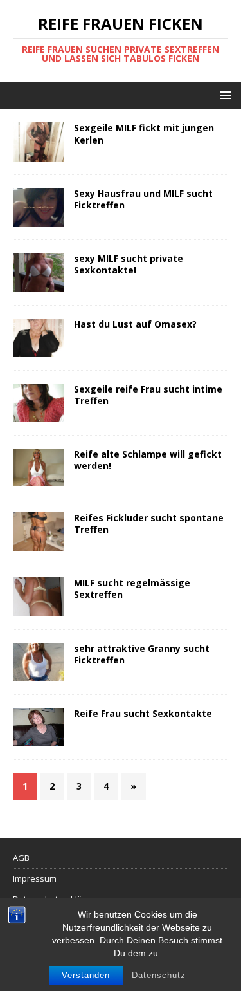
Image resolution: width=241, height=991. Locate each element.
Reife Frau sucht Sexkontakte (143, 713)
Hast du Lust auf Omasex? (135, 324)
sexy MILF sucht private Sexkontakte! (128, 264)
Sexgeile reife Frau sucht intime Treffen (148, 395)
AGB (21, 858)
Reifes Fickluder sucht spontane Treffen (149, 523)
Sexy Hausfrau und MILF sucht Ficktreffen (143, 199)
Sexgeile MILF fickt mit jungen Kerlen (144, 133)
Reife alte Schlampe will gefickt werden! (148, 460)
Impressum (35, 878)
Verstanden (86, 975)
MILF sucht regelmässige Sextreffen (132, 588)
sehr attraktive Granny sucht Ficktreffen (142, 654)
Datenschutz (159, 975)
